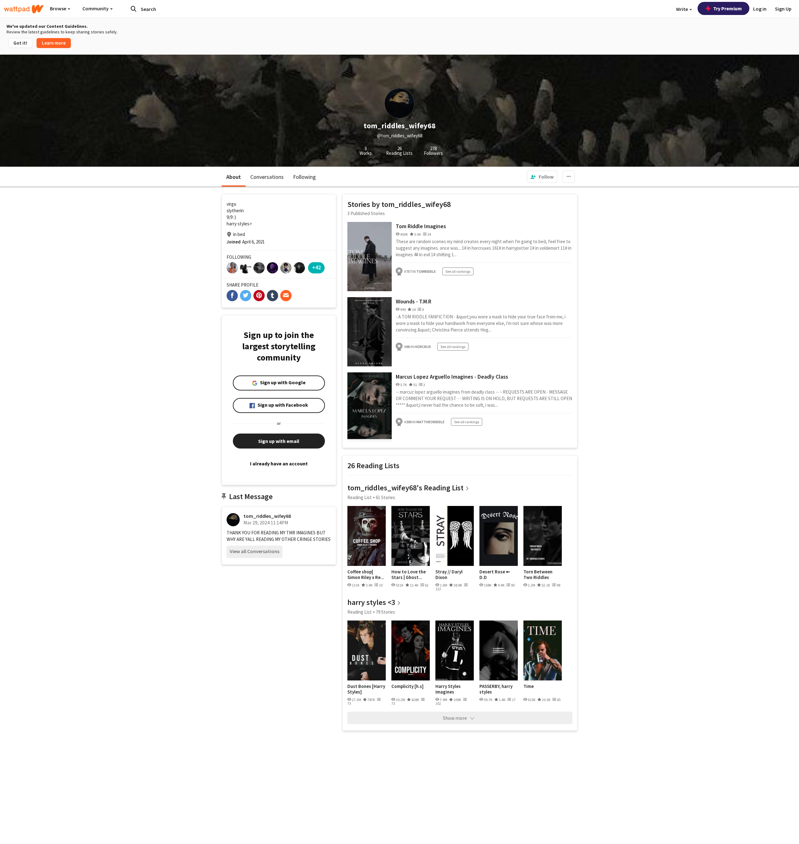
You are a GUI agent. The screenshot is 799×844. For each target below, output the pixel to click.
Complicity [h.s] (407, 686)
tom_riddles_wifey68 (267, 516)
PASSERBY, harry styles (495, 689)
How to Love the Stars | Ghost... (408, 574)
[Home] (23, 9)
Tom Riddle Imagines (421, 226)
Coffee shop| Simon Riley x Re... (365, 574)
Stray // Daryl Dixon (449, 574)
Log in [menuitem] (760, 9)
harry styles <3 (371, 602)
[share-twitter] (245, 295)
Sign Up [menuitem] (783, 9)
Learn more (54, 43)
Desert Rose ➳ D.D (494, 574)
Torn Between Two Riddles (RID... (537, 574)
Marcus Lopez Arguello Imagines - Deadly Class (452, 376)
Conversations (267, 176)
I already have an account (279, 463)
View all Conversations (254, 551)
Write (682, 9)
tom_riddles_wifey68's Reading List (405, 488)
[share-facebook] (232, 295)
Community (96, 8)
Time (528, 686)
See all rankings (457, 271)
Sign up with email (278, 441)
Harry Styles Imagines (448, 689)
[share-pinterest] (259, 295)
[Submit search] (134, 9)
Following (304, 176)
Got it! (20, 43)
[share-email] (286, 295)
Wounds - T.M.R (413, 301)
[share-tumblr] (272, 295)
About (233, 176)
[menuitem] (542, 176)
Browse (58, 8)
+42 (316, 267)
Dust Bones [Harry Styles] (366, 689)
